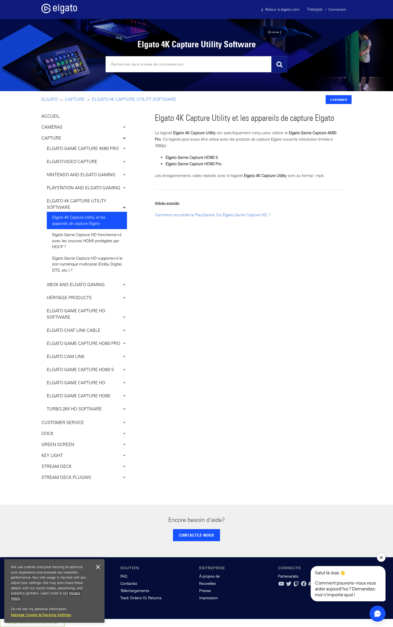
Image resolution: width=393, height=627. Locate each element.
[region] (54, 591)
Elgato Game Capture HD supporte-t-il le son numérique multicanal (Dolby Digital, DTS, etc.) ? (87, 264)
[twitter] (289, 585)
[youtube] (281, 585)
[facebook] (303, 585)
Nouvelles (207, 583)
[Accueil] (59, 12)
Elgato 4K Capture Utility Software (134, 99)
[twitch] (296, 585)
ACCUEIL (50, 116)
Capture (75, 99)
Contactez (128, 583)
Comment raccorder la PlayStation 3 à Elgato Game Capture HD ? (212, 214)
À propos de (209, 576)
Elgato (49, 99)
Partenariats (288, 576)
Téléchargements (134, 590)
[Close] (98, 567)
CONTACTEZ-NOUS (196, 535)
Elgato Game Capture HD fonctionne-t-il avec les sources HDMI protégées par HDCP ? (86, 240)
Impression (208, 597)
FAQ (123, 576)
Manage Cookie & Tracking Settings (41, 615)
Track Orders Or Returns (140, 597)
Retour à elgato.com (281, 9)
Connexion (337, 9)
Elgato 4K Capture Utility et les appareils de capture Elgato (79, 220)
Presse (205, 590)
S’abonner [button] (338, 99)
